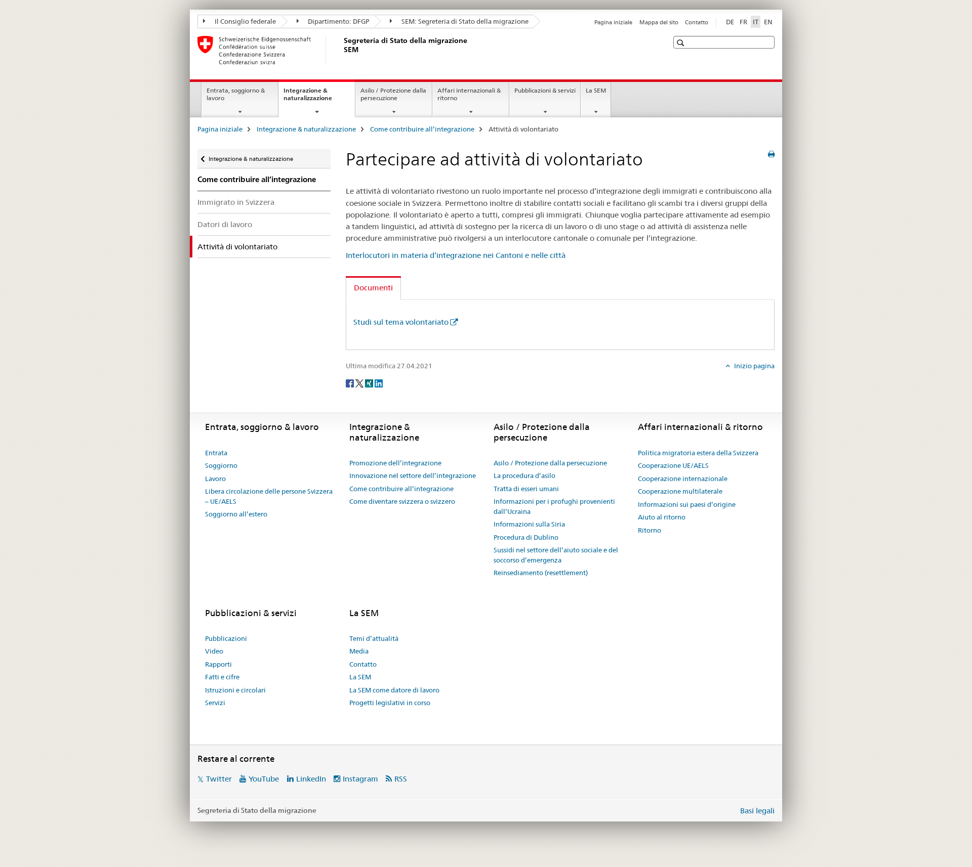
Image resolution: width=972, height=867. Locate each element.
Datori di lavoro (224, 224)
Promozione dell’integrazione (395, 463)
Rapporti (218, 664)
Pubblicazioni (226, 638)
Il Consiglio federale (244, 21)
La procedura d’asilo (524, 475)
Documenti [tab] (373, 287)
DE (730, 22)
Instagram (360, 779)
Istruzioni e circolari (235, 690)
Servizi (215, 703)
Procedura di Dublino (526, 537)
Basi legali (757, 810)
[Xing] (370, 382)
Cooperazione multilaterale (680, 491)
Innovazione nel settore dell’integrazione (412, 475)
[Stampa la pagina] (771, 154)
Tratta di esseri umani (526, 489)
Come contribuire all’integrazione (422, 129)
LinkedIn (311, 779)
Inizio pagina (754, 366)
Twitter (219, 779)
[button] (681, 42)
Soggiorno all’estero (236, 514)
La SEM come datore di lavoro (394, 690)
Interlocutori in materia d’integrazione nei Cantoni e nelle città (455, 255)
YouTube (264, 779)
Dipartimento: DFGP (337, 21)
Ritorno (649, 530)
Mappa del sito (658, 22)
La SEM (596, 90)
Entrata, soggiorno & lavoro (236, 94)
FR (743, 22)
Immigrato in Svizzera (235, 202)
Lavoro (215, 478)
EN (768, 22)
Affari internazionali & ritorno (469, 94)
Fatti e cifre (222, 677)
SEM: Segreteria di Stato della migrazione (464, 21)
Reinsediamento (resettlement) (541, 573)
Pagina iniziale (613, 22)
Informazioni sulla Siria (529, 524)
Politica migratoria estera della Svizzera (698, 453)
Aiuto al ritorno (661, 517)
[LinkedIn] (379, 382)
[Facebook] (350, 382)
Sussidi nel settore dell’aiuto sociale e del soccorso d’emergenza (556, 555)
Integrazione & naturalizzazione (319, 97)
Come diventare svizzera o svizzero (402, 501)
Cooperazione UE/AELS (673, 465)
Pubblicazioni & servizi (545, 90)
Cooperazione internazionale (682, 478)
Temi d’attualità (373, 638)
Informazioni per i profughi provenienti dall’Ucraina (554, 506)
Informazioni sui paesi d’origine (687, 504)
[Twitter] (360, 382)
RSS (400, 779)
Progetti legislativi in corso (389, 703)
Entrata (216, 453)
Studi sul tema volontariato (401, 322)
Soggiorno (221, 465)
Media (359, 651)
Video (214, 651)
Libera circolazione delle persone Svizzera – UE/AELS (269, 496)
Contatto (696, 22)
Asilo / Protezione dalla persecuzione (393, 94)
